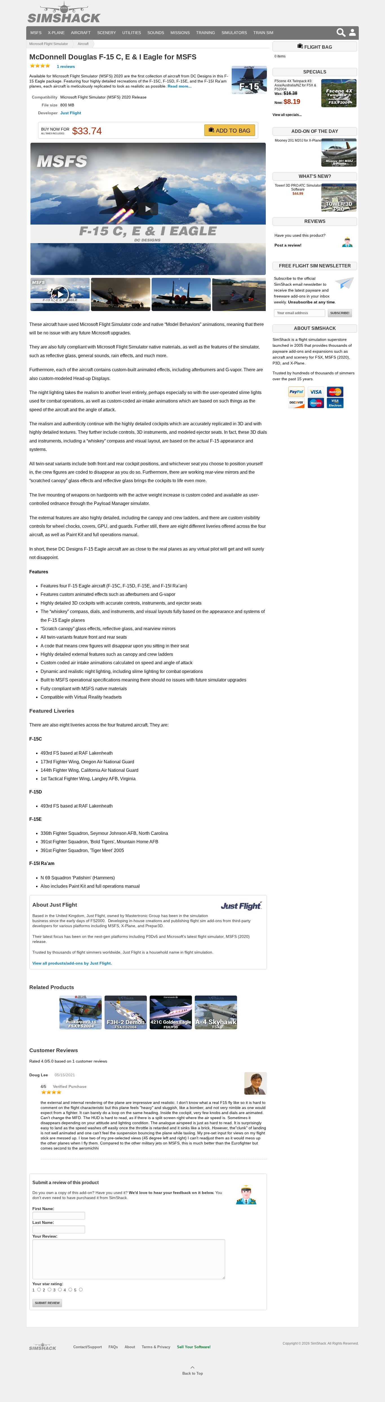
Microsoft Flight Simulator (48, 44)
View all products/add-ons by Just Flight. (72, 963)
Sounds (155, 32)
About (130, 1347)
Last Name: (43, 1222)
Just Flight (70, 113)
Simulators (234, 32)
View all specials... (287, 115)
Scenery (106, 32)
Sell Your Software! (194, 1347)
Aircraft (81, 32)
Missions (180, 32)
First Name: (43, 1208)
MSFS (35, 32)
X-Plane (56, 32)
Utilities (131, 32)
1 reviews (65, 66)
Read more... (180, 86)
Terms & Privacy (156, 1347)
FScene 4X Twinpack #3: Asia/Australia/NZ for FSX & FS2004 (295, 85)
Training (205, 32)
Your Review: (44, 1236)
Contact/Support (87, 1347)
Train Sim (263, 32)
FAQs (113, 1347)
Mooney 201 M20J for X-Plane (298, 140)
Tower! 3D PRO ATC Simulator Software (298, 187)
